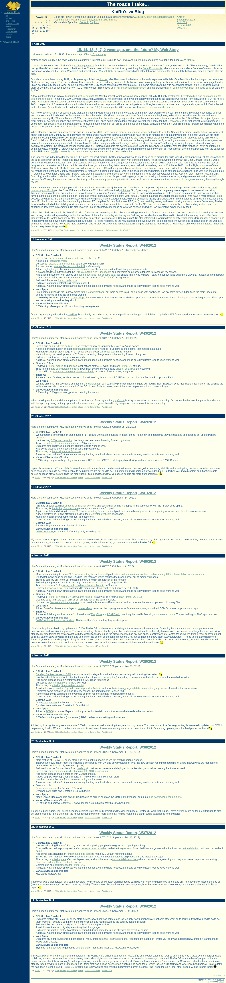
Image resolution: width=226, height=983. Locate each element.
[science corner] (12, 23)
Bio (7, 15)
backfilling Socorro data (65, 508)
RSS (218, 975)
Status (104, 19)
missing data (59, 859)
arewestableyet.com (100, 514)
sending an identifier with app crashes (72, 258)
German (54, 602)
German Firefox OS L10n (129, 597)
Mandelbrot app (96, 292)
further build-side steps (79, 854)
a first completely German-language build (188, 87)
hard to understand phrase (64, 368)
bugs (84, 768)
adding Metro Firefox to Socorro (65, 862)
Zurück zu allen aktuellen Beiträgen (154, 17)
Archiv (180, 17)
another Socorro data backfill (69, 266)
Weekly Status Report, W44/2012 (127, 245)
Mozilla (75, 19)
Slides (8, 26)
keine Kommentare (92, 318)
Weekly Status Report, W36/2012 (127, 906)
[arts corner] (10, 21)
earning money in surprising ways (128, 132)
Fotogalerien (11, 29)
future (72, 230)
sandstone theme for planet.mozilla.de (73, 371)
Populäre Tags (62, 19)
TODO (49, 711)
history (78, 230)
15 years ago (98, 54)
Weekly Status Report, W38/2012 (127, 747)
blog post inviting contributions (165, 797)
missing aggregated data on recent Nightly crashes (141, 688)
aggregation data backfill (86, 349)
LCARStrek (113, 614)
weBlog (9, 18)
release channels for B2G (62, 263)
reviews (53, 702)
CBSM (54, 151)
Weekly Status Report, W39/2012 (127, 661)
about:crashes (196, 574)
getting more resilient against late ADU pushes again (80, 771)
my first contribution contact (131, 87)
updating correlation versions (80, 505)
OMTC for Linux (44, 531)
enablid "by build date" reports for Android (78, 688)
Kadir (58, 107)
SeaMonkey (86, 19)
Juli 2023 (182, 22)
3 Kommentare (112, 230)
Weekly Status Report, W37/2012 (127, 833)
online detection (190, 848)
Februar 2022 (184, 25)
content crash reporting (152, 574)
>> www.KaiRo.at (9, 42)
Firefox (113, 19)
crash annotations (129, 574)
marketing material (84, 65)
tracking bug (109, 677)
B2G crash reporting (62, 440)
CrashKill (59, 230)
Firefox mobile (55, 366)
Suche (8, 37)
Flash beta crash (58, 261)
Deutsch (84, 22)
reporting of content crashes (59, 443)
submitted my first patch (79, 96)
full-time (125, 190)
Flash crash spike (67, 280)
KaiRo (37, 230)
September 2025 (186, 19)
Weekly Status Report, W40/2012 (127, 561)
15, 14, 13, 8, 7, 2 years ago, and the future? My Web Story (128, 50)
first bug (103, 79)
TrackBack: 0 (124, 230)
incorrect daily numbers (125, 859)
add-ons (74, 602)
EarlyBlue (96, 614)
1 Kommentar (90, 646)
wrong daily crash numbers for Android (83, 585)
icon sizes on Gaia (64, 620)
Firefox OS (126, 366)
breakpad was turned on (94, 848)
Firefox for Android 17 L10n (62, 597)
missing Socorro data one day (68, 685)
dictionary (64, 602)
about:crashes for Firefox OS (68, 865)
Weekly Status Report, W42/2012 (127, 422)
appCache (119, 400)
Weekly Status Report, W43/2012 (127, 333)
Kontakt (9, 34)
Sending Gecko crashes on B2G (53, 674)
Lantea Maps (78, 297)
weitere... (182, 28)
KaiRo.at (220, 980)
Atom (222, 975)
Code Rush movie (152, 68)
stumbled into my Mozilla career (155, 107)
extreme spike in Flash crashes (72, 346)
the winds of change (181, 179)
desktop (72, 366)
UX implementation (176, 574)
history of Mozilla (166, 71)
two (79, 768)
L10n (97, 19)
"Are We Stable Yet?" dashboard (93, 272)
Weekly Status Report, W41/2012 (127, 493)
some (45, 702)
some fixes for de (87, 597)
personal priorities (117, 179)
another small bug (125, 368)
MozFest (72, 314)
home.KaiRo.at (12, 12)
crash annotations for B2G (62, 682)
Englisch (94, 22)
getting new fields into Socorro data (96, 274)
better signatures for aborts (66, 451)
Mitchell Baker (107, 71)
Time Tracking (11, 32)
